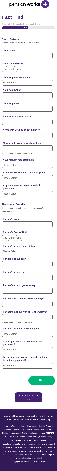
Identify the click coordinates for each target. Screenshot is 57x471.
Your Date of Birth (13, 63)
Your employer (11, 103)
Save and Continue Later (29, 397)
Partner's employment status (19, 246)
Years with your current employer (21, 130)
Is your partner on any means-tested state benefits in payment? (26, 359)
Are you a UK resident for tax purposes (24, 172)
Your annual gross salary (17, 116)
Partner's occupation (14, 259)
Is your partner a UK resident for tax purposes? (22, 343)
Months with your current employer (22, 143)
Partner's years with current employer (23, 298)
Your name (10, 50)
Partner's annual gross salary (19, 285)
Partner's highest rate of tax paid (21, 328)
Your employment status (16, 77)
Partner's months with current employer (25, 312)
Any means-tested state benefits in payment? (22, 187)
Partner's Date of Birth (15, 232)
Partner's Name (11, 219)
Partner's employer (13, 272)
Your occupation (12, 90)
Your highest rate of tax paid (18, 160)
